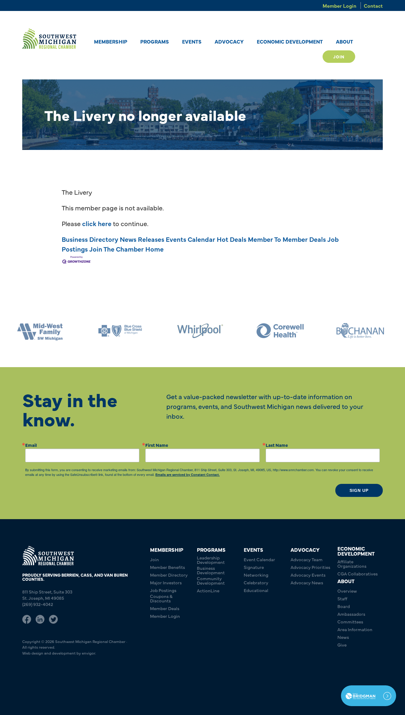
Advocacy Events (308, 574)
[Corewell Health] (220, 330)
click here (96, 223)
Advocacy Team (307, 559)
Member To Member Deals (287, 239)
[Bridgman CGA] (368, 695)
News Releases (142, 239)
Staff (342, 598)
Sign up (359, 490)
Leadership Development (211, 559)
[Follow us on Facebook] (26, 618)
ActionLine (208, 590)
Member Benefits (167, 567)
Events (192, 41)
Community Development (211, 580)
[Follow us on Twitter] (53, 618)
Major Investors (166, 582)
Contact (373, 5)
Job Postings (163, 590)
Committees (350, 621)
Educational (256, 590)
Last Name (277, 445)
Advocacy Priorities (310, 567)
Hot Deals (231, 239)
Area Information (354, 629)
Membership (110, 41)
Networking (256, 574)
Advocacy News (307, 582)
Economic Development (290, 41)
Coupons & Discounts (161, 598)
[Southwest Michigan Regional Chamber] (49, 39)
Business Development (211, 570)
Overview (347, 590)
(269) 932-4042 (37, 604)
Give (342, 644)
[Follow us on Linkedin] (40, 618)
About (344, 41)
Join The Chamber (116, 248)
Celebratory (256, 582)
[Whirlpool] (140, 330)
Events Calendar (190, 239)
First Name (156, 445)
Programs (154, 41)
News (343, 637)
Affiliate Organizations (351, 563)
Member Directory (169, 574)
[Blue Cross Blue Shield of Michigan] (60, 330)
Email (31, 445)
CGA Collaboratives (357, 573)
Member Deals (164, 608)
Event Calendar (259, 559)
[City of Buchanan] (300, 330)
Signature (254, 567)
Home (154, 248)
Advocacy (229, 41)
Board (343, 606)
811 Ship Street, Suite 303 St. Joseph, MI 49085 (47, 594)
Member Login (339, 5)
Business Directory (90, 239)
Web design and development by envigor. (59, 652)
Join (339, 57)
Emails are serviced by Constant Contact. (187, 474)
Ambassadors (351, 614)
